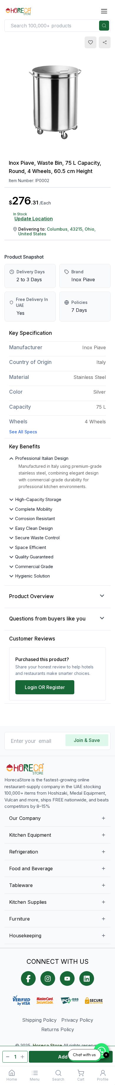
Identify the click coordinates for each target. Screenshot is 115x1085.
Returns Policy (57, 1029)
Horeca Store (47, 1045)
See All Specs (23, 431)
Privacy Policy (77, 1020)
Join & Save (87, 740)
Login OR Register (45, 687)
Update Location (33, 219)
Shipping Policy (39, 1020)
